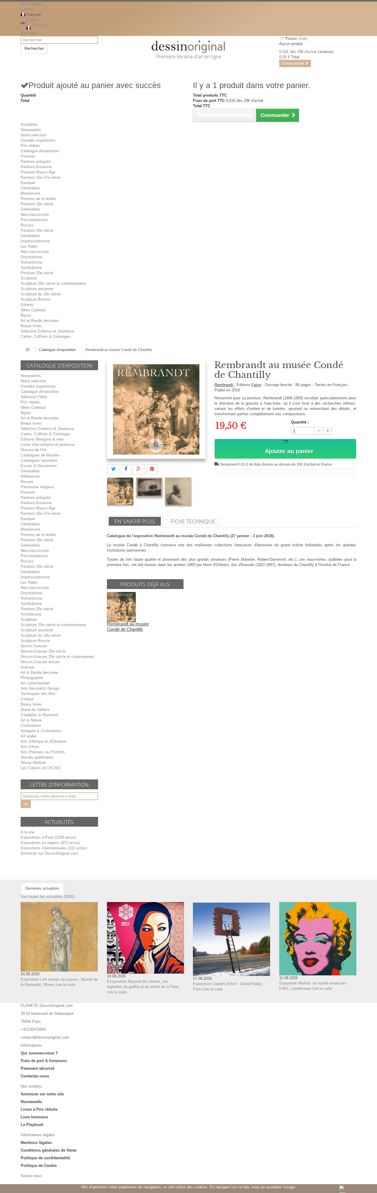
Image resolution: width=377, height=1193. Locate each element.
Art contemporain (35, 683)
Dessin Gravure (34, 646)
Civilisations (31, 725)
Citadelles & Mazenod (39, 715)
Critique (27, 699)
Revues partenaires (37, 757)
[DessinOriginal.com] (188, 47)
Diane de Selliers (35, 709)
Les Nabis (29, 246)
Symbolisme (31, 267)
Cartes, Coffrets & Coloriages (46, 336)
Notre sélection (33, 135)
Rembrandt (224, 385)
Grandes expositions (38, 140)
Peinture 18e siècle (37, 204)
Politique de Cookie (39, 1165)
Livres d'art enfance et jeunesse (48, 444)
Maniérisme (30, 193)
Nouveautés (31, 130)
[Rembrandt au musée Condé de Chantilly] (120, 491)
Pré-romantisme (34, 220)
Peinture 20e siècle (37, 273)
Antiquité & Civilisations (41, 731)
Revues (27, 481)
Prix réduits (30, 145)
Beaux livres (31, 326)
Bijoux (26, 315)
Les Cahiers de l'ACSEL (41, 768)
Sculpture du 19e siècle (41, 294)
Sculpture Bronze (35, 299)
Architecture (31, 614)
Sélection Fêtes (34, 397)
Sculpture (29, 278)
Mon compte (31, 4)
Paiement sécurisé (37, 1068)
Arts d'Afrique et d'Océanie (43, 741)
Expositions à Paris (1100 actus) (48, 837)
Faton (256, 385)
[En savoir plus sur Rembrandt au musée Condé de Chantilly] (121, 607)
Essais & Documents (39, 466)
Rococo (27, 225)
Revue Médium (33, 762)
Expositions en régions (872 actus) (50, 842)
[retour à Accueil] (27, 350)
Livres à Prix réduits (39, 1109)
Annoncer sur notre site (42, 1094)
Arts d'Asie (30, 746)
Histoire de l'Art (34, 450)
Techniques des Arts (38, 693)
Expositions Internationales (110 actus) (54, 848)
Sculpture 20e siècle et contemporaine (53, 283)
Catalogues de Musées (40, 455)
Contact (27, 9)
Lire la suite (65, 984)
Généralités (30, 188)
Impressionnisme (35, 241)
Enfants (27, 304)
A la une (27, 832)
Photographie (32, 678)
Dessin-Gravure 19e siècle (43, 651)
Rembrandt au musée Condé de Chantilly (128, 626)
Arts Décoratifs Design (40, 688)
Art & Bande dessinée (39, 672)
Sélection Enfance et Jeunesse (47, 331)
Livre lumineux (34, 1117)
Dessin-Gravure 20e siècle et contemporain (57, 656)
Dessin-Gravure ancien (40, 662)
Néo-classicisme (35, 214)
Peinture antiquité (35, 161)
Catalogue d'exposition (40, 151)
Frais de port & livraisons (44, 1060)
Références (30, 476)
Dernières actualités (42, 888)
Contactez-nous (35, 1076)
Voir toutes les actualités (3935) (48, 896)
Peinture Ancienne (36, 167)
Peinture (28, 156)
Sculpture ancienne (37, 289)
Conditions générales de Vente (48, 1150)
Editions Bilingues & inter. (43, 439)
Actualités (29, 33)
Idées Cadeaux (33, 310)
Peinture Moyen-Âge (38, 172)
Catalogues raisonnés (39, 460)
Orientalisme (31, 257)
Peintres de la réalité (38, 198)
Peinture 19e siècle (37, 230)
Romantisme (31, 262)
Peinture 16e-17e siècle (41, 177)
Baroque (28, 183)
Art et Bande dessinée (40, 320)
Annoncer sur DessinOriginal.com (49, 853)
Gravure (27, 667)
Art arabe (28, 736)
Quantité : (300, 422)
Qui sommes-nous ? (39, 1053)
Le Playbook (32, 1124)
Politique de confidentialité (45, 1158)
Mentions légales (36, 1142)
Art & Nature (31, 720)
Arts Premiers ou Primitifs (43, 752)
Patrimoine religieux (37, 487)
